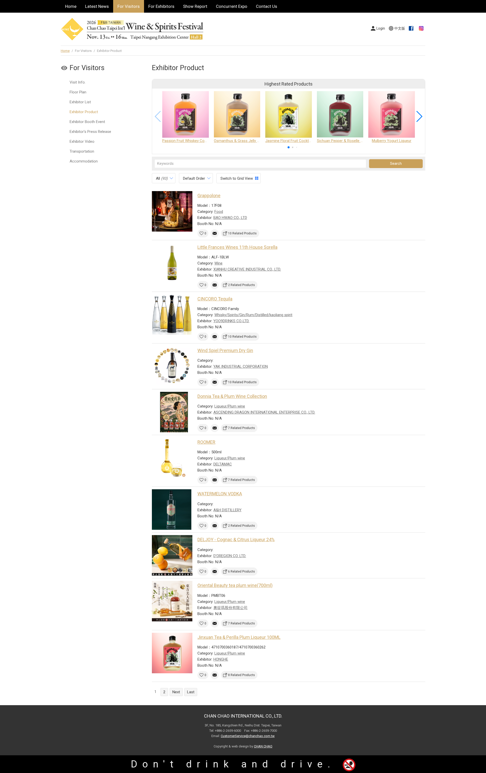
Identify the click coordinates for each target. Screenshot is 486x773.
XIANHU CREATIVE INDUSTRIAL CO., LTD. (247, 269)
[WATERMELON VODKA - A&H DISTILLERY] (172, 509)
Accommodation (84, 161)
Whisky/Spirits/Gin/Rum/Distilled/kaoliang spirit (253, 315)
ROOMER (206, 442)
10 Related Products (242, 233)
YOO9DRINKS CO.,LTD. (231, 321)
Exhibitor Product (84, 112)
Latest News (97, 6)
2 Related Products (241, 285)
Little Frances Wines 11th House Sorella (237, 247)
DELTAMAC (222, 464)
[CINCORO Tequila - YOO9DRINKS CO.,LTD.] (172, 314)
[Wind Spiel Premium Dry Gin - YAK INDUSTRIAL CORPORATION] (172, 366)
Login (380, 28)
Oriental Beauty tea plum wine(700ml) (235, 585)
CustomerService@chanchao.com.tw (248, 736)
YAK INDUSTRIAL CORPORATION (240, 366)
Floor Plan (78, 92)
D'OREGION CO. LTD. (229, 556)
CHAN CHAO (263, 746)
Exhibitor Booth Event (87, 121)
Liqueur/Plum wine (229, 406)
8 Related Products (241, 675)
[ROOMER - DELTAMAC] (172, 458)
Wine (218, 263)
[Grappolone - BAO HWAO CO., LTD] (172, 211)
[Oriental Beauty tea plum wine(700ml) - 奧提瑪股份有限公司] (172, 601)
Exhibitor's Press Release (90, 131)
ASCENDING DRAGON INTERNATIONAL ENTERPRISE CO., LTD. (264, 412)
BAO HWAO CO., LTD (230, 217)
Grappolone (208, 195)
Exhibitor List (80, 102)
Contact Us (266, 6)
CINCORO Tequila (214, 298)
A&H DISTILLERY (227, 510)
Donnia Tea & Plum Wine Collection (232, 396)
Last (190, 692)
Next (176, 692)
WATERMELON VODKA (219, 493)
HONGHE (220, 659)
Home (70, 6)
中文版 (399, 28)
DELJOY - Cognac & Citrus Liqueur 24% (236, 539)
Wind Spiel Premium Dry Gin (225, 350)
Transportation (82, 151)
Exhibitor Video (82, 141)
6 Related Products (241, 571)
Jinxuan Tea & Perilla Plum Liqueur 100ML (238, 637)
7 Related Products (241, 428)
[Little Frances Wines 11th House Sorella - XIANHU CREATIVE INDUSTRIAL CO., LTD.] (172, 263)
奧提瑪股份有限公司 (230, 607)
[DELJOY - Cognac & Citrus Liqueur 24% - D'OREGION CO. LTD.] (172, 555)
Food (218, 211)
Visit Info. (78, 82)
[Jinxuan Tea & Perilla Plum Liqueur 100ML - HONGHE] (172, 653)
